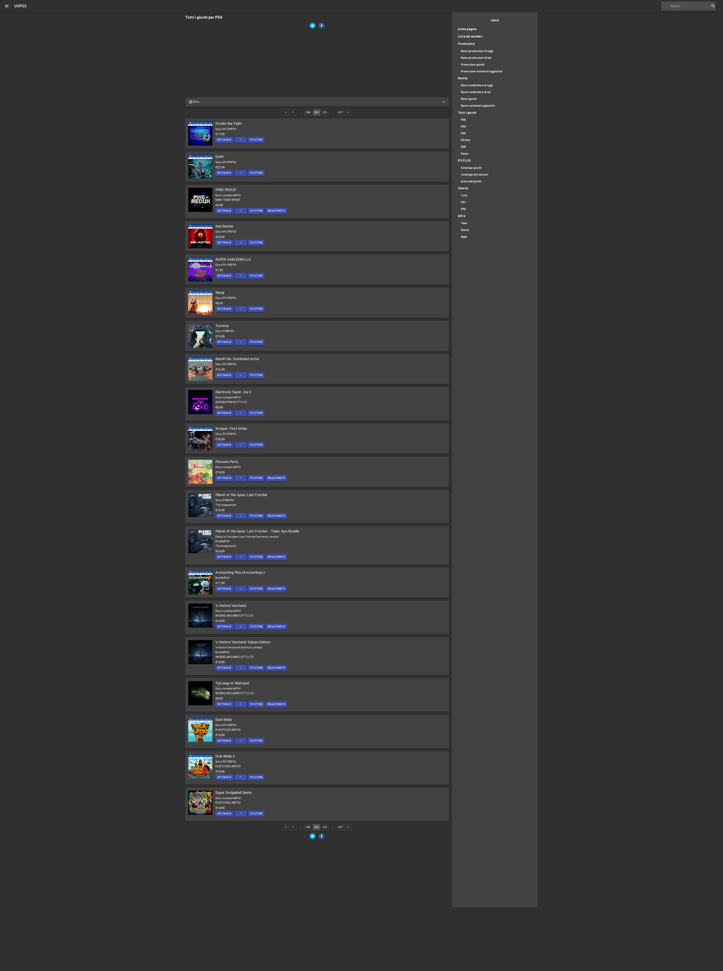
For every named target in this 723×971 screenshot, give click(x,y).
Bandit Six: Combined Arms (237, 359)
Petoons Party (226, 462)
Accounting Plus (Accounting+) (240, 572)
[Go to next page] (348, 112)
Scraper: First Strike (231, 428)
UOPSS (20, 6)
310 (325, 112)
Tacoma (222, 326)
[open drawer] (6, 6)
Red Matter (224, 226)
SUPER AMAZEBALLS (233, 259)
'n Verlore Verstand (230, 605)
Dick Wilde (223, 720)
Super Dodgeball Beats (233, 792)
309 (316, 112)
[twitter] (313, 26)
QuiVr (219, 156)
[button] (317, 101)
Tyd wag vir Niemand (232, 683)
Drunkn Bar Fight (228, 123)
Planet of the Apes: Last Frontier (241, 495)
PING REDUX (225, 190)
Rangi (219, 292)
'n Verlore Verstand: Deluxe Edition (242, 642)
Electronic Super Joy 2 (233, 392)
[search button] (713, 6)
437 (340, 112)
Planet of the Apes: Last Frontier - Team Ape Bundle (257, 531)
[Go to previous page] (286, 112)
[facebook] (322, 26)
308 (308, 112)
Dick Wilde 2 (225, 756)
